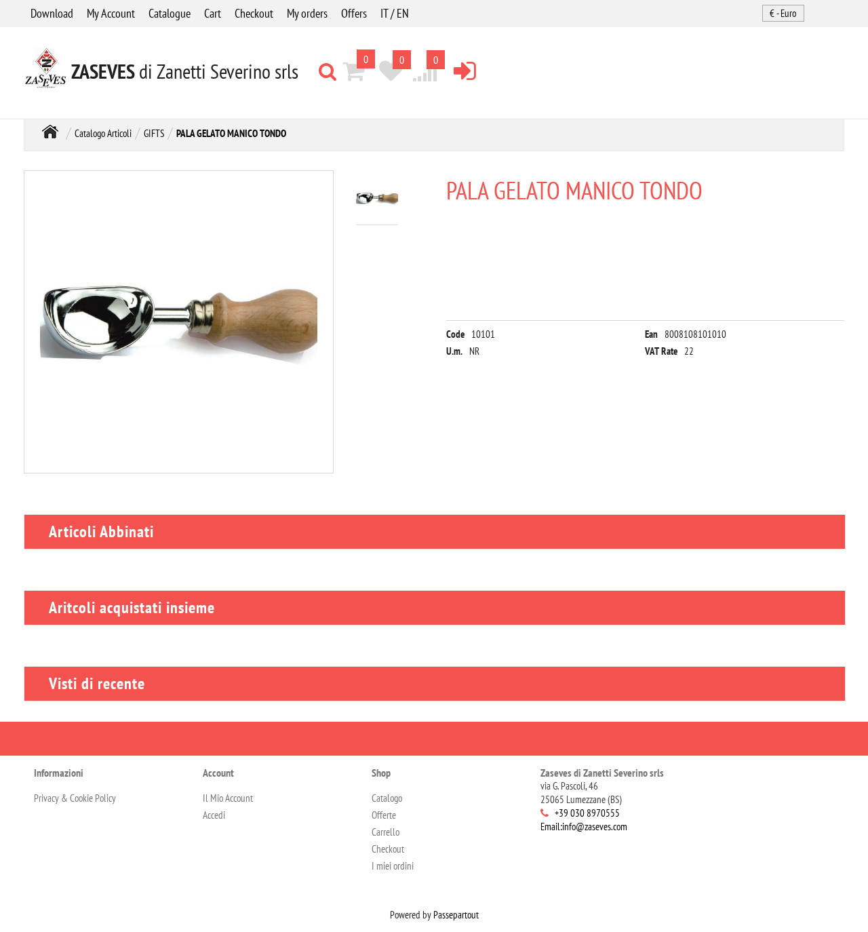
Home (50, 132)
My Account (111, 13)
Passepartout (456, 914)
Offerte (384, 815)
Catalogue (170, 13)
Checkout (254, 13)
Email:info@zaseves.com (583, 826)
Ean (651, 334)
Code (455, 334)
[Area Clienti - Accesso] (465, 70)
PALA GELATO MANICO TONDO (231, 133)
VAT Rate (661, 351)
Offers (354, 13)
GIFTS (154, 133)
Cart (212, 13)
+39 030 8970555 (587, 813)
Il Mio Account (228, 798)
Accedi (214, 815)
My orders (307, 13)
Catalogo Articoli (103, 133)
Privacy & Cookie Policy (75, 798)
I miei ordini (393, 865)
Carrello (385, 832)
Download (52, 13)
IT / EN (394, 13)
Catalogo (387, 798)
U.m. (454, 351)
